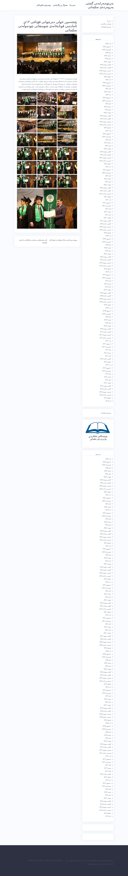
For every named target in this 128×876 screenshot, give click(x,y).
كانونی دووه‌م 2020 (105, 257)
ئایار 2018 (108, 317)
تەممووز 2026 (107, 47)
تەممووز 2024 (107, 98)
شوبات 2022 (107, 185)
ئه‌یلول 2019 (107, 269)
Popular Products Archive (78, 861)
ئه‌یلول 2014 (107, 398)
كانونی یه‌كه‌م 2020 (105, 224)
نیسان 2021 (107, 212)
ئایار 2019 (108, 281)
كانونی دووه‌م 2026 (105, 65)
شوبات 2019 (107, 290)
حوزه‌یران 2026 (106, 50)
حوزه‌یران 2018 (106, 314)
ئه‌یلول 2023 (107, 128)
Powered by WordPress (36, 860)
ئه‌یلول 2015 (107, 362)
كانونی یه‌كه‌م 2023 (105, 119)
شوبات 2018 (107, 326)
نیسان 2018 (107, 320)
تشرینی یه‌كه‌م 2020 (105, 230)
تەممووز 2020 (107, 239)
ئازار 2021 (108, 215)
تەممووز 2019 (107, 275)
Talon (52, 860)
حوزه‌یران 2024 (106, 101)
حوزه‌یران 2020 (106, 242)
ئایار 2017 (108, 350)
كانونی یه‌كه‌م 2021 (105, 191)
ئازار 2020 (108, 251)
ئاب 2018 (108, 308)
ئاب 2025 (108, 80)
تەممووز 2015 (107, 368)
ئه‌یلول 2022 (107, 164)
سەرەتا (72, 5)
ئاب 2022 (108, 167)
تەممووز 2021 (107, 203)
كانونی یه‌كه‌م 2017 (105, 332)
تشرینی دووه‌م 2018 (105, 299)
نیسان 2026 (107, 56)
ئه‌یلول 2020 (107, 233)
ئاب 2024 (108, 95)
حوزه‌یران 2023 (106, 137)
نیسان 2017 (107, 353)
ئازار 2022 (108, 182)
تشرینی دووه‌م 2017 (105, 335)
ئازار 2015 (108, 380)
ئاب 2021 (108, 200)
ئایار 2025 (108, 89)
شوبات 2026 (107, 62)
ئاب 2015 (108, 365)
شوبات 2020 (107, 254)
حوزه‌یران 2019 (106, 278)
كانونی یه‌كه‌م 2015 (105, 359)
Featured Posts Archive (105, 861)
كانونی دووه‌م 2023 (105, 152)
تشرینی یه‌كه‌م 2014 (105, 395)
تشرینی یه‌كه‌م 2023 (105, 125)
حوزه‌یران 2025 (106, 86)
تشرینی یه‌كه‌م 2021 (105, 194)
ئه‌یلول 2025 (107, 77)
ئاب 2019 (108, 272)
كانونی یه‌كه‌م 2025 (105, 68)
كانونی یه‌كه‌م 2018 (105, 296)
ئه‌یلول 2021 (107, 197)
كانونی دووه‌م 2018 (105, 329)
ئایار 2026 (108, 53)
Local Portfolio (92, 861)
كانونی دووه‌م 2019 (105, 293)
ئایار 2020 (108, 245)
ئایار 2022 (108, 176)
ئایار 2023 (108, 140)
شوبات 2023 (107, 149)
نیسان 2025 (107, 92)
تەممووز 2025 (107, 83)
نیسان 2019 (107, 284)
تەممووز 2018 (107, 311)
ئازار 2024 (108, 110)
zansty (111, 864)
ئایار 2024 (108, 104)
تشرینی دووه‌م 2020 (105, 227)
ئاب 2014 (108, 401)
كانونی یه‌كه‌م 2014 (105, 389)
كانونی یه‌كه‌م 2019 (105, 260)
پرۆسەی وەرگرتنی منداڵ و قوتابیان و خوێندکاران (63, 240)
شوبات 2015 (107, 383)
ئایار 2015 (108, 374)
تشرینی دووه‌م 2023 (105, 122)
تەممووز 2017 (107, 344)
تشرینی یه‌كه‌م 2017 (105, 338)
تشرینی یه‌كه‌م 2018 (105, 302)
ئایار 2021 (108, 209)
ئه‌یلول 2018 (107, 305)
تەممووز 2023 (107, 134)
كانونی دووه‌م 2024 (105, 116)
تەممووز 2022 (107, 170)
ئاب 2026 (108, 44)
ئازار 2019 (108, 287)
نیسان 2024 (107, 107)
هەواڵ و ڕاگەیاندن (60, 5)
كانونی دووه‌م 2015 (105, 386)
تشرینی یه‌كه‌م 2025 (105, 74)
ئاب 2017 (108, 341)
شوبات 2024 (107, 113)
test (67, 861)
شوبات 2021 (107, 218)
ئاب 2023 (108, 131)
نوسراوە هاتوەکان (44, 5)
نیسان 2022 (107, 179)
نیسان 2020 (107, 248)
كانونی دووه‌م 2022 (105, 188)
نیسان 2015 (107, 377)
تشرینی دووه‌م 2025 (105, 71)
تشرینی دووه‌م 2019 (105, 263)
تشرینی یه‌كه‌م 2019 (105, 266)
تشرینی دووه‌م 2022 (105, 158)
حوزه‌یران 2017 (106, 347)
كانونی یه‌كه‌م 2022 (105, 155)
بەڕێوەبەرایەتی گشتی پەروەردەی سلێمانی (100, 5)
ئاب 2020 (108, 236)
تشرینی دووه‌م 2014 (105, 392)
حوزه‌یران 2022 (106, 173)
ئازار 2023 (108, 146)
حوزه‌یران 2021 (106, 206)
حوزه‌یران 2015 (106, 371)
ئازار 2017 (108, 356)
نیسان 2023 (107, 143)
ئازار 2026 (108, 59)
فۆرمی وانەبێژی (103, 864)
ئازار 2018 (108, 323)
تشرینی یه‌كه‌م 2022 (105, 161)
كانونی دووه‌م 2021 (105, 221)
